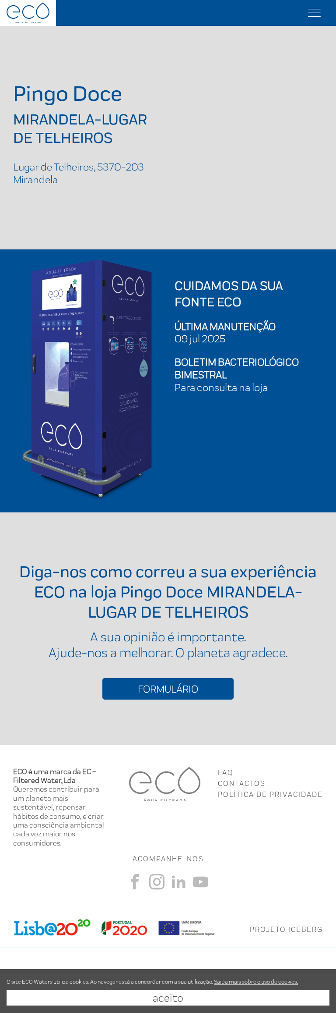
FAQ (225, 772)
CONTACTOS (242, 783)
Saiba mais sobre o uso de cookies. (256, 981)
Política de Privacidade (270, 794)
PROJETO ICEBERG (286, 929)
